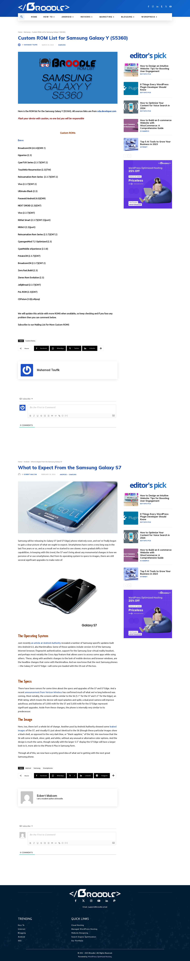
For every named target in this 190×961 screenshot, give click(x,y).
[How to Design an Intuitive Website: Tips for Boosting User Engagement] (131, 70)
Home (20, 32)
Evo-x (21, 140)
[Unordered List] (48, 415)
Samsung (27, 32)
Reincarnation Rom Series (30, 177)
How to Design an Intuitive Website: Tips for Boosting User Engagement (154, 68)
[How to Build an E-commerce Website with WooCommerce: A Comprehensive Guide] (131, 125)
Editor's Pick (145, 74)
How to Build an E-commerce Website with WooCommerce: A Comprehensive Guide (156, 124)
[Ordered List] (45, 415)
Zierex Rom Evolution (28, 277)
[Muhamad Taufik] (20, 44)
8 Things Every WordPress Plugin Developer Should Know (154, 87)
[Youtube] (170, 6)
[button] (21, 17)
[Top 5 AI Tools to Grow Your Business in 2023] (131, 144)
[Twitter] (166, 6)
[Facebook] (148, 6)
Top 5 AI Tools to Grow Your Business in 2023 (155, 142)
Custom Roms (30, 341)
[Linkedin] (157, 6)
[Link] (59, 415)
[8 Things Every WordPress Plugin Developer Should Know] (131, 88)
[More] (101, 348)
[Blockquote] (52, 415)
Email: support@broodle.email (95, 907)
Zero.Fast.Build (25, 270)
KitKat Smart (24, 220)
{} (63, 416)
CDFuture (22, 299)
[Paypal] (114, 901)
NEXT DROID (24, 205)
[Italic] (34, 415)
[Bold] (30, 415)
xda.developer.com (106, 111)
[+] (66, 416)
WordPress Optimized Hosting (100, 956)
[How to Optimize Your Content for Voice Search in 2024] (131, 107)
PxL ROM (22, 292)
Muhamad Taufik (30, 45)
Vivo (20, 184)
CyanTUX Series (25, 162)
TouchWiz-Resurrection (29, 169)
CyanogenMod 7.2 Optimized (32, 241)
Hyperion (22, 155)
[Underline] (37, 415)
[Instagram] (152, 6)
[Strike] (41, 415)
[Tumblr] (161, 6)
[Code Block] (56, 415)
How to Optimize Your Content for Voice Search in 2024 (155, 105)
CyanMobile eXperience (29, 248)
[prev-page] (125, 156)
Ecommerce (144, 131)
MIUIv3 (21, 227)
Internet (143, 147)
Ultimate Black (25, 191)
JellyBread (23, 284)
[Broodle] (55, 7)
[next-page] (129, 156)
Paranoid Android (26, 198)
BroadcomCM (24, 148)
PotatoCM (23, 256)
